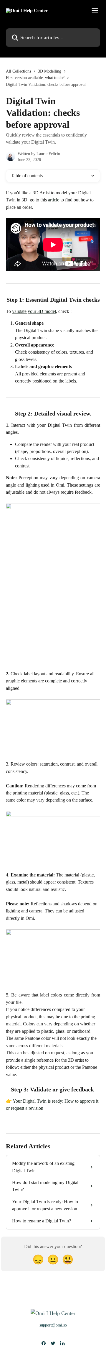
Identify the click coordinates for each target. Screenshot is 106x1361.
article (53, 199)
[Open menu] (95, 10)
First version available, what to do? (35, 77)
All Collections (18, 71)
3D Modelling (49, 71)
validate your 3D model (34, 311)
